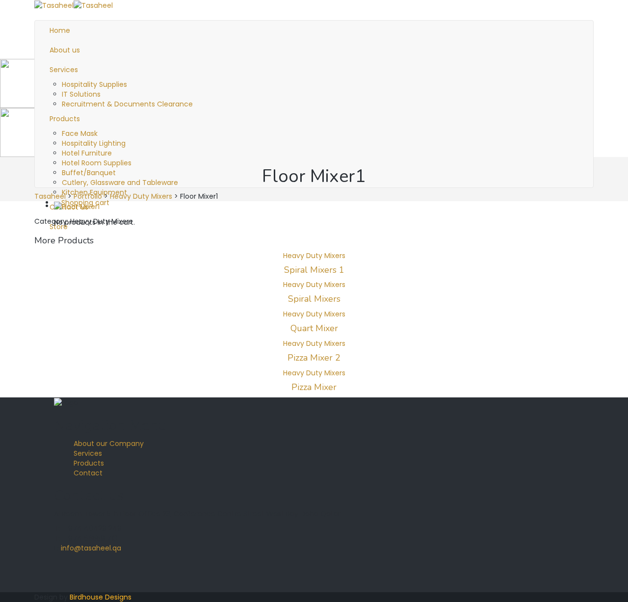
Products (89, 463)
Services (88, 453)
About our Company (109, 443)
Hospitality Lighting (94, 143)
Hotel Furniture (87, 153)
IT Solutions (81, 94)
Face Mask (80, 133)
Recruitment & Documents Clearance (127, 104)
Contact (88, 473)
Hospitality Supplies (94, 84)
